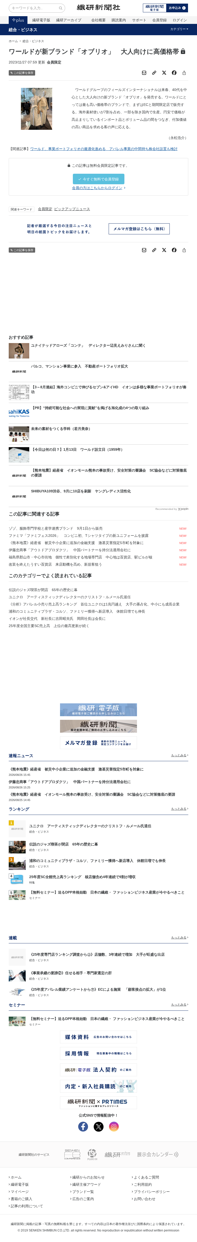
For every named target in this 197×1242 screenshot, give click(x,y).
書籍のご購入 (21, 1199)
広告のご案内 (83, 1199)
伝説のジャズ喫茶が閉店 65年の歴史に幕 (43, 590)
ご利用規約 (143, 1184)
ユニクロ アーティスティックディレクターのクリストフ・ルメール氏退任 (70, 597)
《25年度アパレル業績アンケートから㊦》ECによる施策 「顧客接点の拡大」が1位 (97, 989)
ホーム (13, 41)
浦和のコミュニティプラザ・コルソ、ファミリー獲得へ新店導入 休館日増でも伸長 (77, 611)
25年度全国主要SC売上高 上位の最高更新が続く (49, 626)
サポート (139, 20)
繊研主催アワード (86, 1184)
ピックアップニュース (72, 209)
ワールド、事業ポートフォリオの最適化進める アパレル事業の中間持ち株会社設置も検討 (104, 149)
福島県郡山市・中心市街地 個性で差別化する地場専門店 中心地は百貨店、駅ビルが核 (80, 557)
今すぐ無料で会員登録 (101, 179)
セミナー (35, 897)
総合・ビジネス (23, 29)
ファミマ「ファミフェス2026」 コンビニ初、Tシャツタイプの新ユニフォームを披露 (79, 535)
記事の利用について (27, 1206)
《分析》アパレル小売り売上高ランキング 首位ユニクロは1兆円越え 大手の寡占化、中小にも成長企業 (94, 604)
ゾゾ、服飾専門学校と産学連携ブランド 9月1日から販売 (56, 528)
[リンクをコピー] (154, 73)
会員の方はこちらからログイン (97, 188)
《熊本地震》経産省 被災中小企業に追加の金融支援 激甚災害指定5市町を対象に (76, 543)
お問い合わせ (144, 1199)
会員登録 (159, 20)
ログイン (180, 20)
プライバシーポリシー (152, 1192)
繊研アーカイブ (68, 20)
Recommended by (166, 509)
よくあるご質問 (146, 1177)
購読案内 (119, 20)
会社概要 (98, 20)
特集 (32, 882)
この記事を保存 (23, 72)
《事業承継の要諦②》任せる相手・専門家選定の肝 (70, 973)
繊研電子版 (41, 20)
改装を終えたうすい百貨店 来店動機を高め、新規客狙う (55, 564)
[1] (17, 828)
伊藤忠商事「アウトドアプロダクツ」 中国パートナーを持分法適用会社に (70, 550)
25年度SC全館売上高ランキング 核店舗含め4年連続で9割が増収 (82, 877)
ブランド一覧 (83, 1192)
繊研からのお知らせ (88, 1177)
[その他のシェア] (184, 73)
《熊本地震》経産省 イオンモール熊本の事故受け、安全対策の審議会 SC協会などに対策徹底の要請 (92, 794)
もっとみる (178, 755)
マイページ (20, 1192)
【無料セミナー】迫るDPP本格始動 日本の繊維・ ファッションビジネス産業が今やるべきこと (107, 892)
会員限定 (45, 209)
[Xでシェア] (164, 73)
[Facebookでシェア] (174, 73)
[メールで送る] (144, 73)
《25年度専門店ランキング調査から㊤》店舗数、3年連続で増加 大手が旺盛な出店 (97, 954)
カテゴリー (178, 29)
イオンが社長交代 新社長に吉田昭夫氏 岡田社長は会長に (57, 619)
